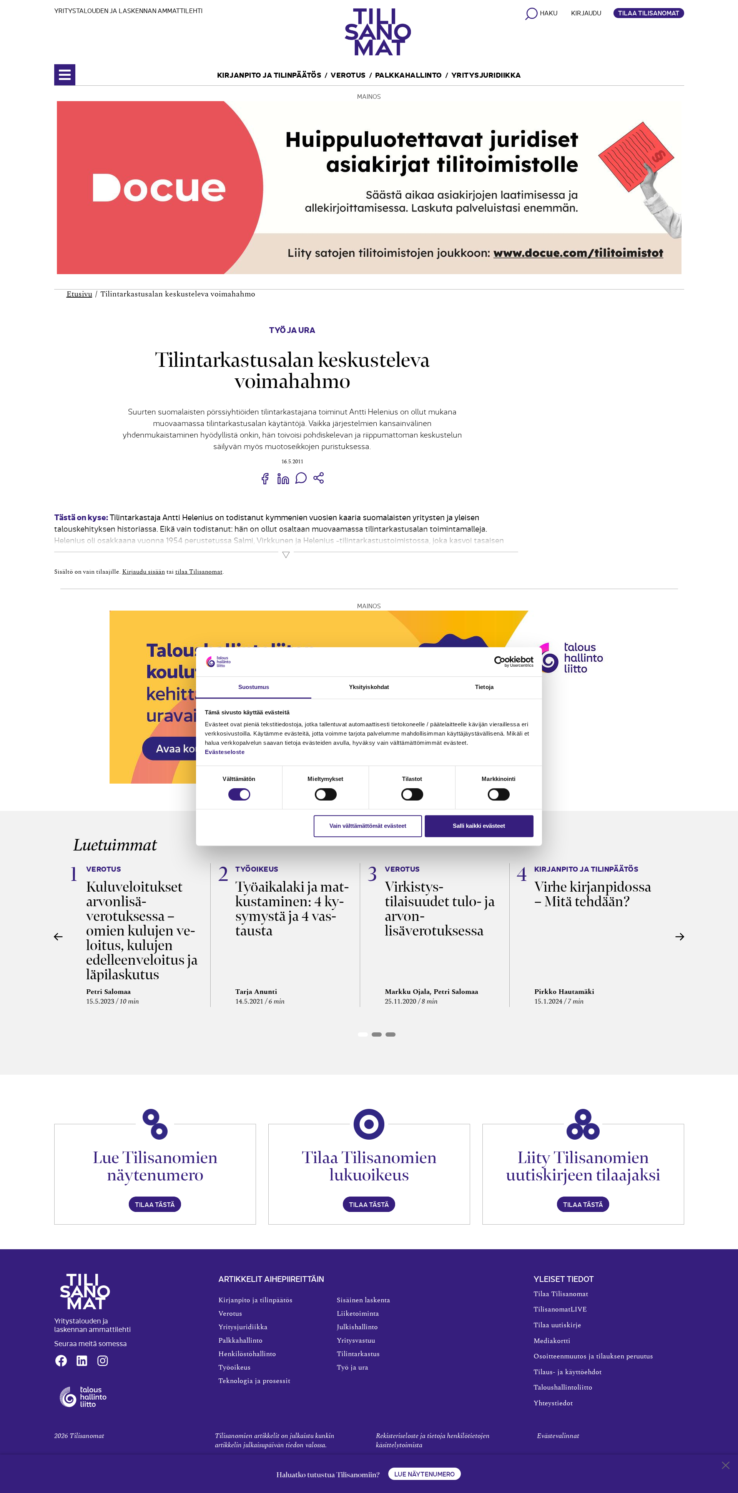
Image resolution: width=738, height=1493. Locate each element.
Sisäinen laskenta (363, 1300)
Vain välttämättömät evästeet (367, 825)
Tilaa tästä (155, 1204)
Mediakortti (552, 1341)
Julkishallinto (357, 1327)
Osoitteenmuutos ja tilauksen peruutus (593, 1356)
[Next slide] (680, 936)
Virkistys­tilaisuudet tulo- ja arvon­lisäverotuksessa (440, 908)
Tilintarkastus (358, 1354)
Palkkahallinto (408, 74)
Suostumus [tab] (253, 687)
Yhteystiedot (553, 1403)
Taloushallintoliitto (563, 1387)
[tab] (363, 1034)
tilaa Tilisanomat (199, 572)
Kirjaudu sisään (143, 572)
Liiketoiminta (358, 1313)
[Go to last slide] (58, 936)
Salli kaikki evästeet (479, 825)
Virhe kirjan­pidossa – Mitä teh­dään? (592, 894)
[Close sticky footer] (726, 1467)
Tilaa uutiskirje (557, 1325)
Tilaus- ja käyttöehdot (568, 1372)
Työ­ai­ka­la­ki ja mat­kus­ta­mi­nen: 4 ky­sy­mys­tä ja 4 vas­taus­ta (292, 908)
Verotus (348, 74)
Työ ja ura (292, 329)
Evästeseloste (225, 752)
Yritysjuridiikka (486, 74)
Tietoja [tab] (484, 687)
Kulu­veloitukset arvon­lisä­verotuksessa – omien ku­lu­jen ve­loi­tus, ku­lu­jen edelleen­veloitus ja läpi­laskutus (142, 930)
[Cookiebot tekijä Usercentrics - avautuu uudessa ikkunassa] (500, 661)
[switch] (326, 794)
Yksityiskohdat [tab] (369, 687)
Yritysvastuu (356, 1340)
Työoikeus (234, 1367)
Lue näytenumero (424, 1473)
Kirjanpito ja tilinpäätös (269, 74)
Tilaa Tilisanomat (649, 12)
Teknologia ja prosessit (254, 1381)
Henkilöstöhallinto (247, 1354)
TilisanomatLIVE (560, 1309)
